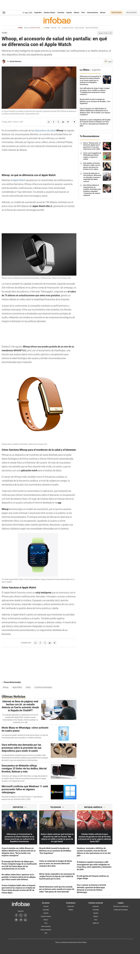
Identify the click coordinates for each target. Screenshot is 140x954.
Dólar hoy (32, 28)
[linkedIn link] (25, 919)
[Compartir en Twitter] (58, 122)
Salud (28, 687)
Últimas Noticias (46, 930)
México (76, 13)
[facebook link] (16, 915)
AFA (59, 28)
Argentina (38, 13)
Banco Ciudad (79, 28)
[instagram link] (25, 915)
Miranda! (53, 28)
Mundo (102, 13)
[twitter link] (20, 915)
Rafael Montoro (15, 61)
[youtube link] (16, 919)
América (45, 906)
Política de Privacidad (121, 910)
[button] (4, 13)
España (69, 13)
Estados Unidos (49, 13)
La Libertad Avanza (67, 28)
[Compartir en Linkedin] (63, 122)
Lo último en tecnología (43, 687)
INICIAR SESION (131, 12)
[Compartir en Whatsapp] (49, 122)
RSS (46, 933)
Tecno (4, 33)
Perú (83, 13)
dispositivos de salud (45, 130)
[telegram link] (20, 919)
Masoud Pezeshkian (91, 28)
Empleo (70, 910)
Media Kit (96, 923)
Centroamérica (92, 13)
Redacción (70, 906)
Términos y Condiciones (120, 906)
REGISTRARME (116, 12)
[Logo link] (57, 20)
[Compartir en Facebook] (54, 122)
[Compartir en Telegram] (68, 122)
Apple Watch (19, 180)
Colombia (60, 13)
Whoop (5, 687)
